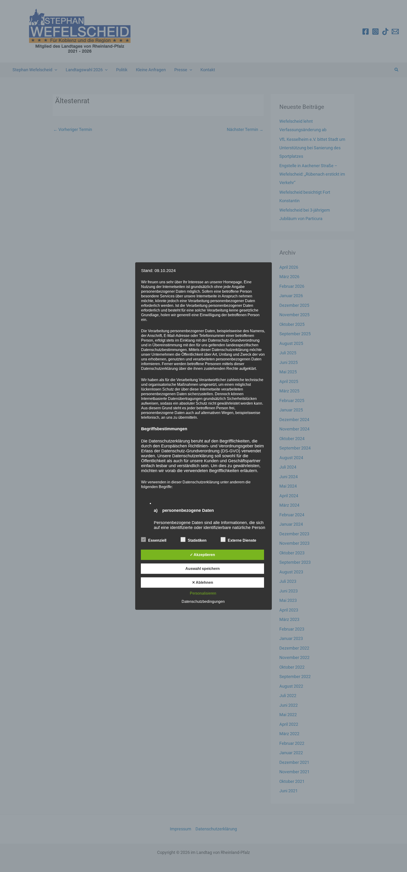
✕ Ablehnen (202, 582)
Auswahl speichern (202, 569)
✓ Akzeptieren (202, 555)
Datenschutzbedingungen (203, 602)
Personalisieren (203, 593)
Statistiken (197, 540)
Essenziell (157, 540)
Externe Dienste (242, 540)
